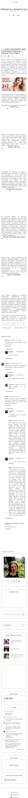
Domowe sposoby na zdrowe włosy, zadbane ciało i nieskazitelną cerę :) (14, 740)
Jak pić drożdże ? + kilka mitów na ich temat (16, 642)
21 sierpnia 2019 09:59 (15, 340)
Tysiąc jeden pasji (10, 731)
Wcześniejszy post (19, 327)
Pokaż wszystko (20, 749)
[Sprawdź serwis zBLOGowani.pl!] (14, 765)
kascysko (11, 351)
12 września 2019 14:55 (18, 467)
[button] (14, 2)
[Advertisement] (14, 31)
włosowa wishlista (10, 59)
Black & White (8, 713)
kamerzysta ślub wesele (11, 523)
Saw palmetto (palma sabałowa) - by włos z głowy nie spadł (17, 656)
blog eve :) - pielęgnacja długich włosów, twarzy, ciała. (13, 723)
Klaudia (7, 340)
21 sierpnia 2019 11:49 (15, 363)
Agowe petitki (9, 711)
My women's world (11, 717)
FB (17, 139)
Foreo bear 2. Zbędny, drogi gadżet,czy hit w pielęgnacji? (12, 727)
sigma (6, 396)
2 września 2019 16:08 (18, 420)
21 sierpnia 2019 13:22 (14, 396)
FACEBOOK (15, 792)
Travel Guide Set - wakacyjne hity (14, 719)
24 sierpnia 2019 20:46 (19, 384)
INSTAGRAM (15, 794)
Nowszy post (7, 327)
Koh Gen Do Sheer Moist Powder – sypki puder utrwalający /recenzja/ (13, 735)
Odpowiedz (8, 346)
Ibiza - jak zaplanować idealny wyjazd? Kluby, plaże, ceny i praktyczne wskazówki (13, 745)
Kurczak (7, 363)
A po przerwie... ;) (16, 648)
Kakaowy (16, 175)
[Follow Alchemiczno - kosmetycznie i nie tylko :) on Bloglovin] (10, 780)
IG (20, 139)
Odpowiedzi (10, 349)
